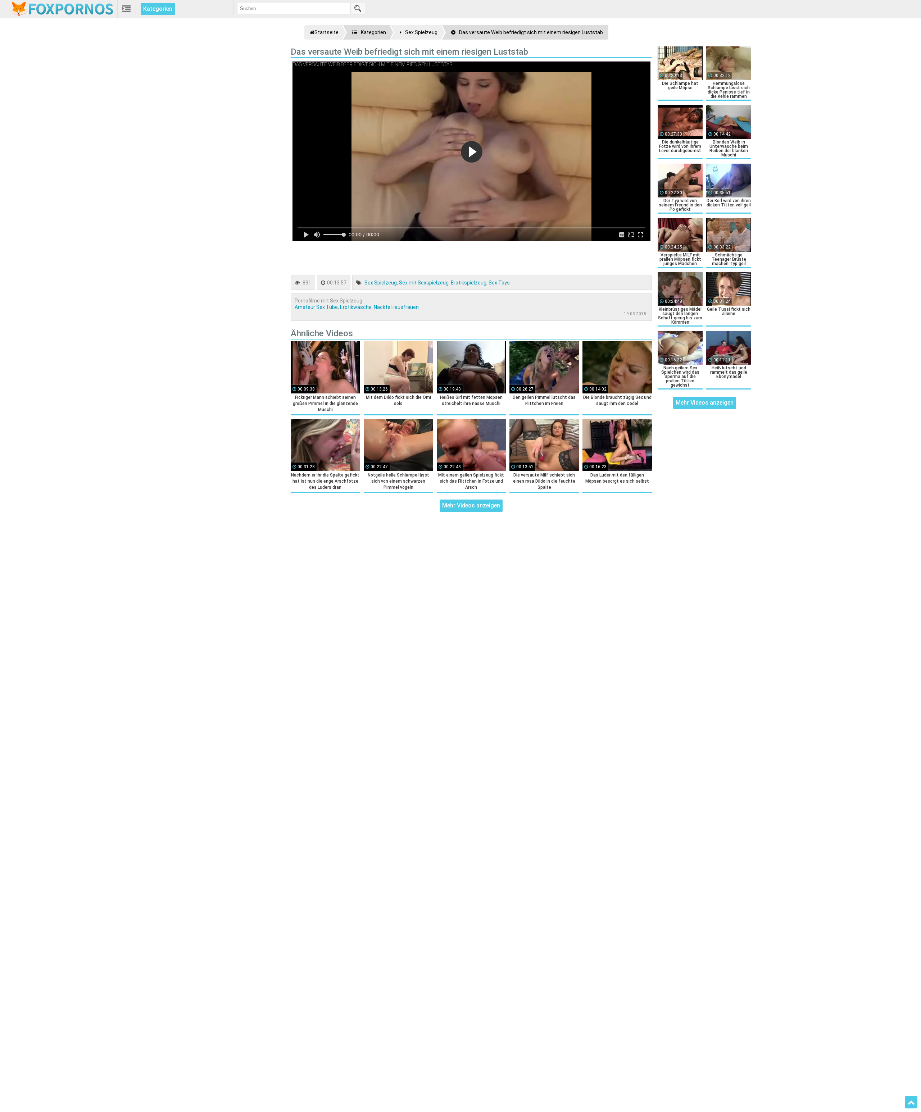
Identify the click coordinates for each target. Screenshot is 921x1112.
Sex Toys (499, 283)
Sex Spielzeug (380, 283)
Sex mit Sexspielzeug (424, 283)
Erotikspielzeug (468, 283)
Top (911, 1102)
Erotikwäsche (356, 307)
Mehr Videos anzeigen (471, 505)
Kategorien (157, 8)
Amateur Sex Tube (316, 307)
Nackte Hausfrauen (396, 307)
